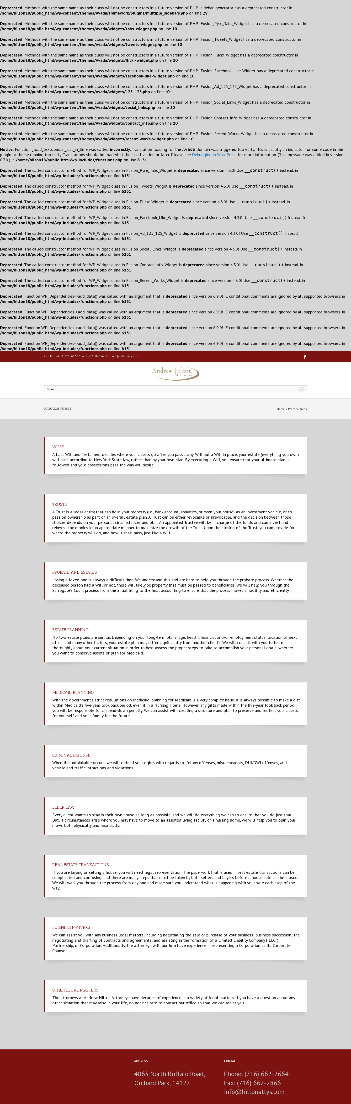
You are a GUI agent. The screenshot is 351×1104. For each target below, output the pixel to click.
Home (281, 409)
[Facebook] (305, 357)
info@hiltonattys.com (126, 356)
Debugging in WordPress (214, 154)
